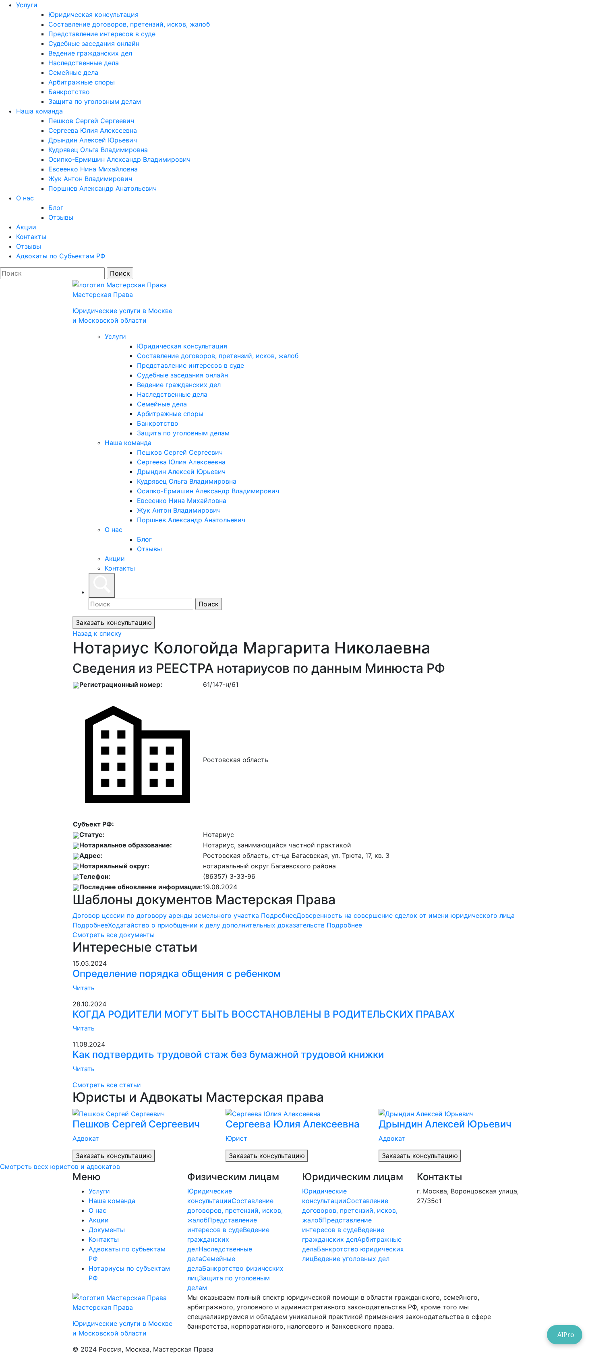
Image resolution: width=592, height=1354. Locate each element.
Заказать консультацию (114, 622)
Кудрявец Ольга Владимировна (98, 150)
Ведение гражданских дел (90, 53)
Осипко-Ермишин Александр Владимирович (119, 159)
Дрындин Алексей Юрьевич (92, 140)
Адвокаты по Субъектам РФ (61, 256)
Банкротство (69, 92)
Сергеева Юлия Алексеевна (92, 130)
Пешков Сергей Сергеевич (91, 121)
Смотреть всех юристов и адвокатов (60, 1166)
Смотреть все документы (113, 935)
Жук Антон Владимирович (90, 179)
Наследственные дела (83, 63)
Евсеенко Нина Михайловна (93, 169)
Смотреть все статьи (106, 1085)
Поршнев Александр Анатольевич (102, 188)
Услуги (26, 5)
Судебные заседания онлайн (93, 43)
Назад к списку (97, 633)
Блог (55, 208)
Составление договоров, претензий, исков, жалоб (129, 24)
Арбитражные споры (81, 82)
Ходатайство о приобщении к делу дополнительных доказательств (235, 925)
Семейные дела (73, 72)
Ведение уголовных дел (351, 1259)
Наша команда (39, 111)
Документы (107, 1230)
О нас (25, 198)
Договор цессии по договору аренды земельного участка (184, 915)
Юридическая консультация (93, 14)
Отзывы (60, 217)
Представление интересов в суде (101, 34)
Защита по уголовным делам (94, 101)
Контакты (31, 237)
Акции (26, 227)
